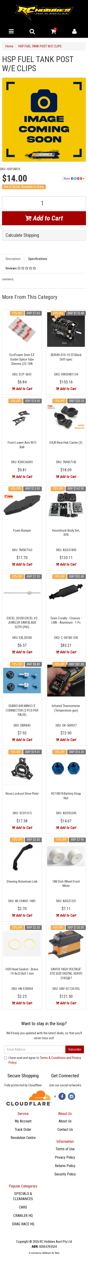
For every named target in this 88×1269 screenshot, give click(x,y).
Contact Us (65, 1129)
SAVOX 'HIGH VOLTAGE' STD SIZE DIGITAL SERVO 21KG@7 (66, 973)
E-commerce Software (40, 1253)
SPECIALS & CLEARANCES (23, 1196)
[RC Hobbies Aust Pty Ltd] (44, 12)
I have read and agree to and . (45, 1060)
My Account (23, 1121)
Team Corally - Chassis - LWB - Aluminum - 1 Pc (66, 620)
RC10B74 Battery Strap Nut (66, 796)
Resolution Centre (23, 1138)
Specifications (37, 259)
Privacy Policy (65, 1157)
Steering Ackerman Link (22, 881)
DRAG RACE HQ (23, 1224)
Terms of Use (65, 1149)
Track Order (23, 1129)
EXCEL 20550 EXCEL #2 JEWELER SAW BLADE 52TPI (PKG (22, 622)
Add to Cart (47, 218)
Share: (67, 178)
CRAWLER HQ (23, 1215)
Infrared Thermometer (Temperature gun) (66, 708)
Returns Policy (65, 1166)
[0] (53, 32)
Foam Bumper (22, 530)
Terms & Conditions (53, 1058)
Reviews (11, 268)
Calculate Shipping (22, 235)
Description (13, 259)
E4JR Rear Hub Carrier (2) (66, 443)
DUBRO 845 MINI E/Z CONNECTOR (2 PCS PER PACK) (22, 710)
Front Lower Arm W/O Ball (22, 445)
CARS (23, 1207)
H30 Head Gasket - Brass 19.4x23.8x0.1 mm (22, 971)
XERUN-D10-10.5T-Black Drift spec (66, 357)
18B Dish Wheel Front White (66, 883)
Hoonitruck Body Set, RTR (66, 532)
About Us (65, 1121)
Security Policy (65, 1174)
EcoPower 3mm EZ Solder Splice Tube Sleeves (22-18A (22, 359)
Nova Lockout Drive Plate (22, 794)
